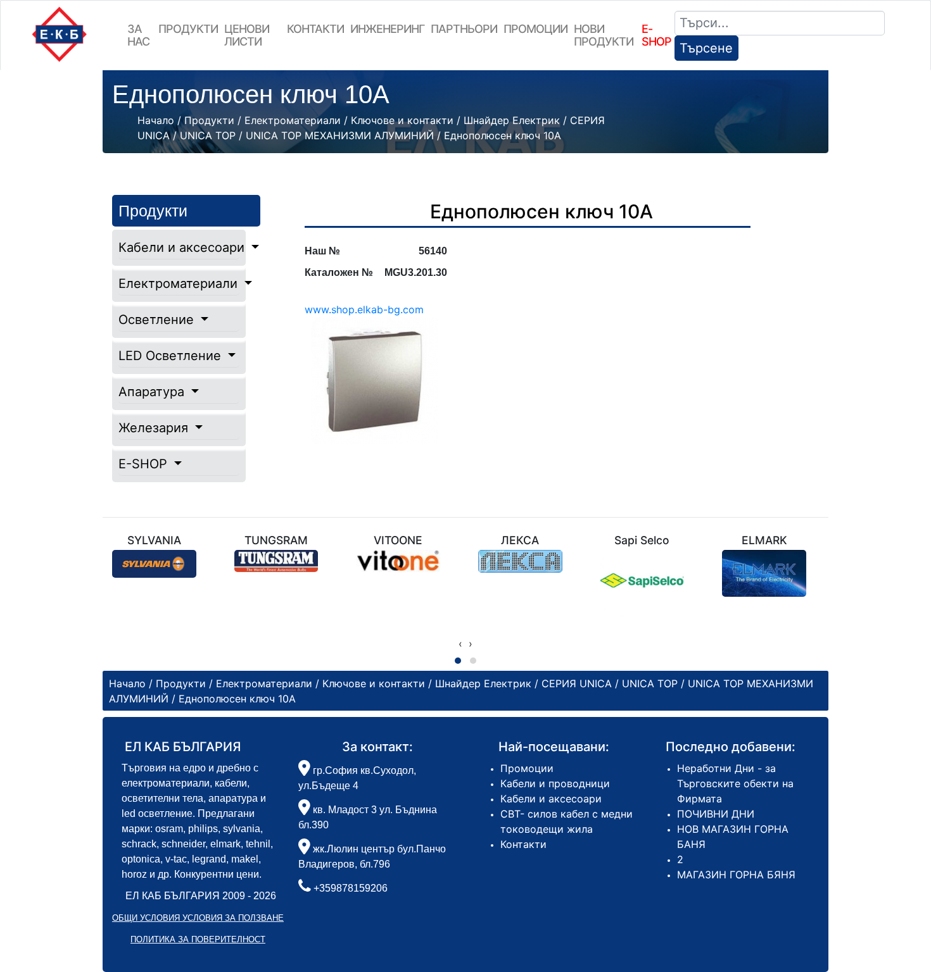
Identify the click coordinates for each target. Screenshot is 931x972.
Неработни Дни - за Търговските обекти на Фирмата (735, 783)
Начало (155, 120)
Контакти (315, 28)
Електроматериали (178, 283)
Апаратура (153, 391)
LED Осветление (171, 355)
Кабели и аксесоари (178, 247)
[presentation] (460, 643)
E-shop (656, 35)
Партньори (464, 28)
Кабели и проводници (555, 783)
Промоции (535, 28)
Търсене (706, 48)
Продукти (188, 28)
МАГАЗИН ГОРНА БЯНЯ (736, 874)
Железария (155, 427)
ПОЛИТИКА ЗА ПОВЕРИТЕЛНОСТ (197, 939)
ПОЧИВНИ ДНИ (715, 813)
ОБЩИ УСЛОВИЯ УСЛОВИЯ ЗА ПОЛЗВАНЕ (198, 918)
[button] (458, 660)
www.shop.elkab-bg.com (364, 309)
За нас (138, 35)
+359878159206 (351, 888)
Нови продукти (603, 35)
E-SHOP (144, 463)
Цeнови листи (246, 35)
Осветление (158, 319)
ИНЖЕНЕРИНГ (387, 28)
